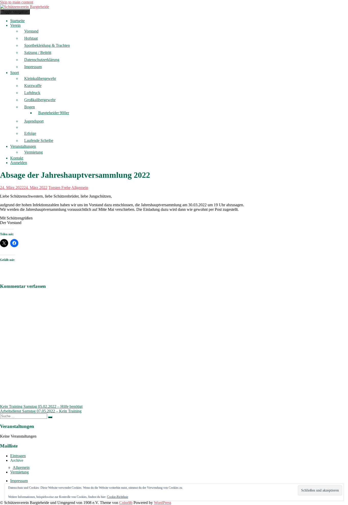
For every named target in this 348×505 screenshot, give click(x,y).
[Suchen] (50, 417)
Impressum (33, 67)
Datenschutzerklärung (41, 59)
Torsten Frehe (59, 187)
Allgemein (79, 187)
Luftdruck (32, 93)
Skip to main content (16, 2)
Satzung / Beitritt (37, 52)
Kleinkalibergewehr (40, 78)
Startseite (17, 21)
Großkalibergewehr (40, 100)
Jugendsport (34, 121)
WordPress (162, 502)
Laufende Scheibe (38, 140)
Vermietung (33, 152)
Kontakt (16, 158)
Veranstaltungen (23, 146)
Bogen (29, 107)
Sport (14, 72)
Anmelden (18, 162)
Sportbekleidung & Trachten (47, 45)
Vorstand (31, 31)
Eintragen (18, 456)
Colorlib (125, 502)
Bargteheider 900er (53, 113)
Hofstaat (31, 38)
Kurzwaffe (33, 85)
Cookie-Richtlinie (117, 497)
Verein (15, 25)
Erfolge (30, 133)
